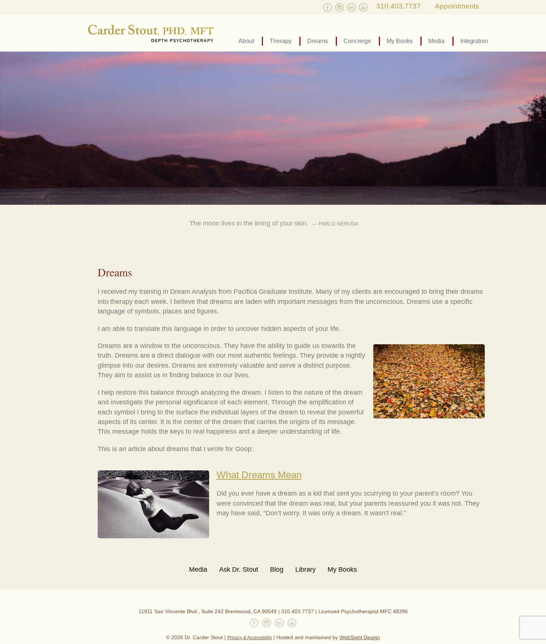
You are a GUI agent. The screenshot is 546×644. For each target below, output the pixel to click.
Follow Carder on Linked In (351, 7)
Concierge (357, 41)
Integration (474, 41)
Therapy (281, 41)
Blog (276, 569)
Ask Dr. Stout (238, 569)
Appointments (457, 6)
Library (305, 569)
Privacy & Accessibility (249, 637)
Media (436, 41)
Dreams (317, 41)
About (246, 41)
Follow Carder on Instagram (339, 7)
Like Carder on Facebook (327, 7)
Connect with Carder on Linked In (279, 622)
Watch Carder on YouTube (363, 7)
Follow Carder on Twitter (315, 7)
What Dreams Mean (259, 474)
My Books (400, 41)
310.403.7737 (398, 6)
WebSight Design (359, 637)
